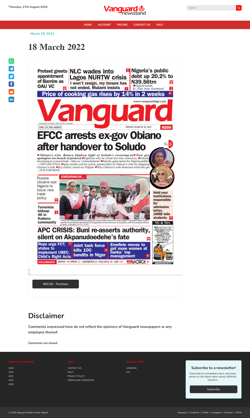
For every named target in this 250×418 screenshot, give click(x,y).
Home (88, 25)
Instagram (216, 412)
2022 (11, 376)
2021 (11, 380)
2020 (11, 384)
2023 (11, 372)
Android (131, 368)
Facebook (194, 412)
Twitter (205, 412)
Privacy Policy (76, 376)
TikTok (238, 412)
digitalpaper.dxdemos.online (125, 10)
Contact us (142, 25)
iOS (128, 372)
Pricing (122, 25)
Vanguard (182, 412)
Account (104, 25)
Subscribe (213, 389)
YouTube (228, 412)
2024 (11, 368)
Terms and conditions (81, 380)
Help (159, 25)
